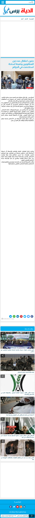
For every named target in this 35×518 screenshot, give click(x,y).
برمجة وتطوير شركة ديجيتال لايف (17, 512)
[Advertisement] (17, 38)
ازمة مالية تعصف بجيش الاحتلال (12, 515)
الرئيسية (31, 19)
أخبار (22, 19)
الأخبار (26, 19)
